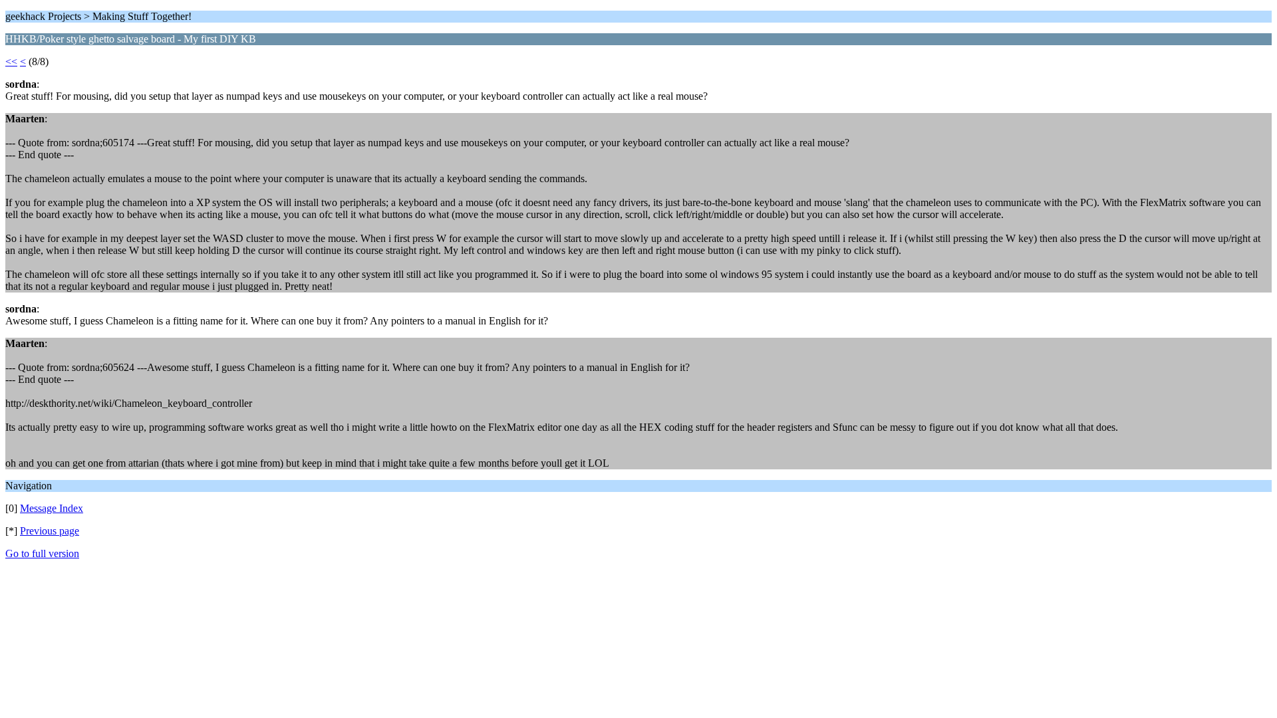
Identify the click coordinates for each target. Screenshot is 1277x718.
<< (11, 61)
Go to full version (42, 553)
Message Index (51, 508)
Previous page (49, 531)
